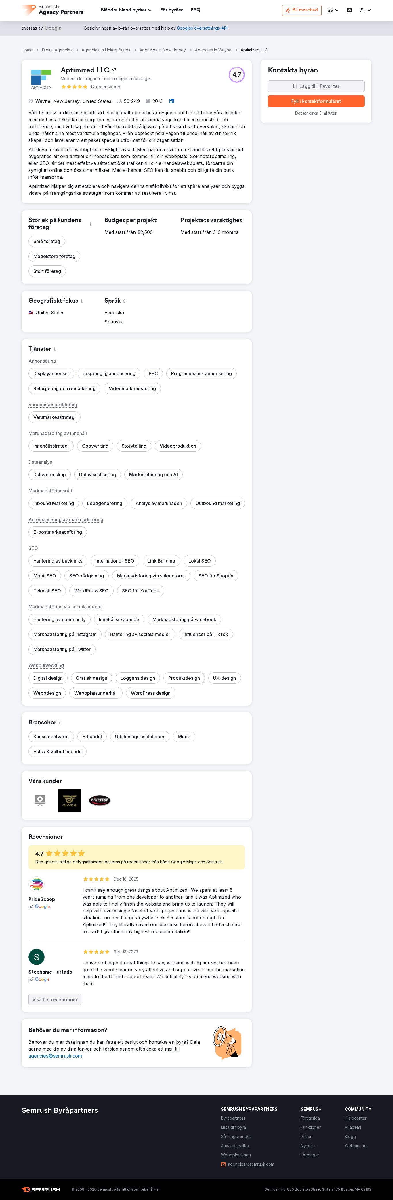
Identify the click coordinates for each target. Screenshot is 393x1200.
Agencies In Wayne (213, 49)
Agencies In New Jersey (163, 49)
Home (27, 49)
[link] (171, 10)
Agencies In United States (106, 49)
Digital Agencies (57, 49)
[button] (333, 10)
